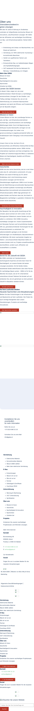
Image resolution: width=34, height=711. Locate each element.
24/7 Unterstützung (13, 495)
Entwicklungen (11, 473)
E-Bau (5, 469)
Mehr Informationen (9, 530)
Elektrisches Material (13, 458)
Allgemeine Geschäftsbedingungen (11, 583)
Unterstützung (8, 489)
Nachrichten (4, 83)
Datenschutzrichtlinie (7, 586)
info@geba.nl (9, 437)
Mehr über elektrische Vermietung (17, 466)
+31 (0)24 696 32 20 (11, 429)
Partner (9, 481)
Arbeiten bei (10, 515)
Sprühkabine (10, 498)
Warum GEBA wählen (13, 464)
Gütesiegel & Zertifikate (14, 483)
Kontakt (3, 669)
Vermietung (7, 455)
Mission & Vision (5, 76)
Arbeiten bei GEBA (6, 86)
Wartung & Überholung (14, 493)
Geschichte (3, 78)
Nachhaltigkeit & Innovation (8, 81)
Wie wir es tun (11, 478)
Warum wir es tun (12, 476)
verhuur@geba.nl (10, 549)
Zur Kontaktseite (8, 554)
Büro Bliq (22, 571)
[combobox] (17, 705)
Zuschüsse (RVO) (12, 486)
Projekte (3, 656)
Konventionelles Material (14, 461)
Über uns (6, 501)
